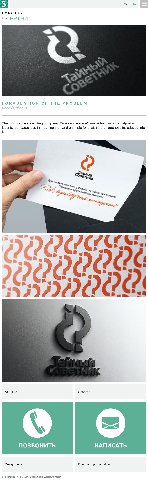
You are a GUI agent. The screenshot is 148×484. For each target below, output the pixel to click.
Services (84, 391)
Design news (14, 464)
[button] (144, 4)
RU (125, 3)
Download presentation (94, 464)
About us (11, 391)
